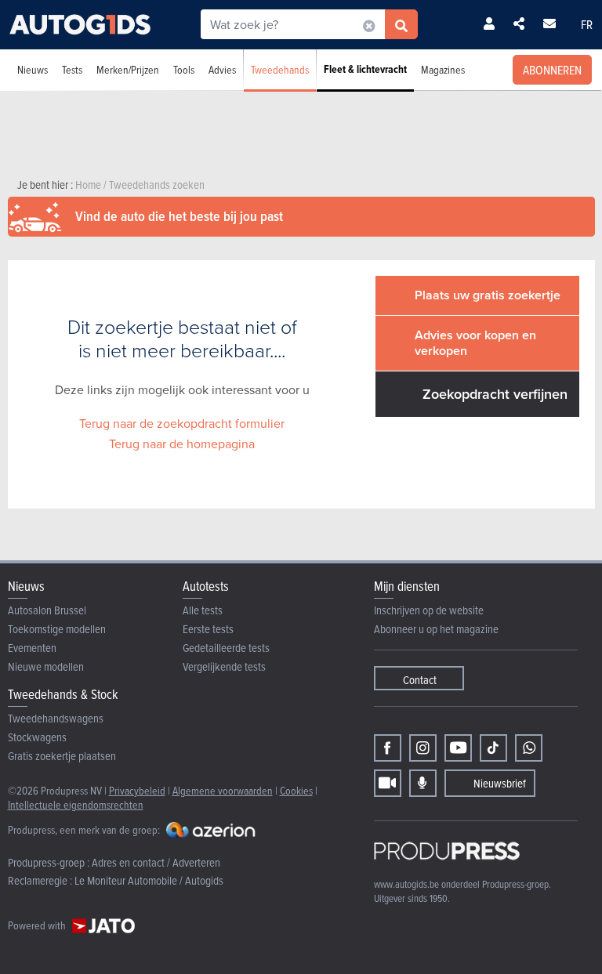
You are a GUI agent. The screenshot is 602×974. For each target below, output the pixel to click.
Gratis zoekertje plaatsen (62, 756)
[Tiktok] (493, 748)
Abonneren (552, 69)
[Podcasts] (423, 783)
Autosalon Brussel (47, 610)
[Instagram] (423, 748)
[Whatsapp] (528, 748)
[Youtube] (458, 748)
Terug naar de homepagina (182, 443)
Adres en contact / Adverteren (156, 862)
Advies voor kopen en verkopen (475, 343)
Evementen (32, 647)
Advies (222, 69)
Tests (72, 69)
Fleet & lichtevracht (365, 69)
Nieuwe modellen (46, 666)
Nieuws (32, 69)
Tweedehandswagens (55, 718)
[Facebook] (387, 748)
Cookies (296, 790)
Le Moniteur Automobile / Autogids (148, 880)
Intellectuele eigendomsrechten (75, 804)
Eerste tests (208, 629)
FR (587, 24)
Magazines (443, 69)
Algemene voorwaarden (222, 790)
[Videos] (387, 783)
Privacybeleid (137, 790)
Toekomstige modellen (57, 629)
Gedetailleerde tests (226, 647)
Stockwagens (37, 737)
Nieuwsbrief (499, 783)
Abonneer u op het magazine (436, 629)
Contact (420, 680)
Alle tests (203, 610)
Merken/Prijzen (127, 69)
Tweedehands (280, 69)
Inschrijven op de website (429, 610)
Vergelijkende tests (224, 666)
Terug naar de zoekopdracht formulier (182, 423)
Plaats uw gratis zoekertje (487, 295)
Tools (183, 69)
